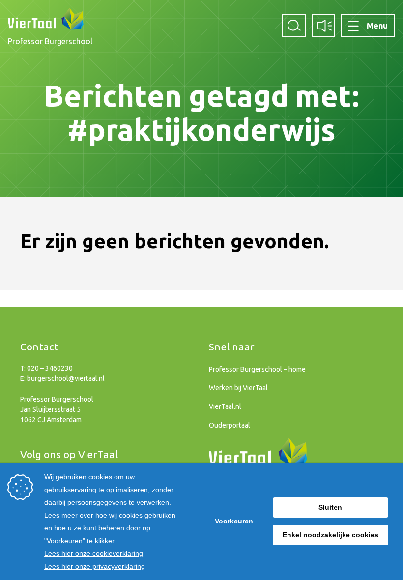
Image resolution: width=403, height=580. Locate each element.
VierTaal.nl (225, 406)
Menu (377, 25)
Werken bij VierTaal (238, 388)
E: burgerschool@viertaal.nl (62, 378)
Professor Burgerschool (50, 41)
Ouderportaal (229, 425)
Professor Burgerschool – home (257, 369)
